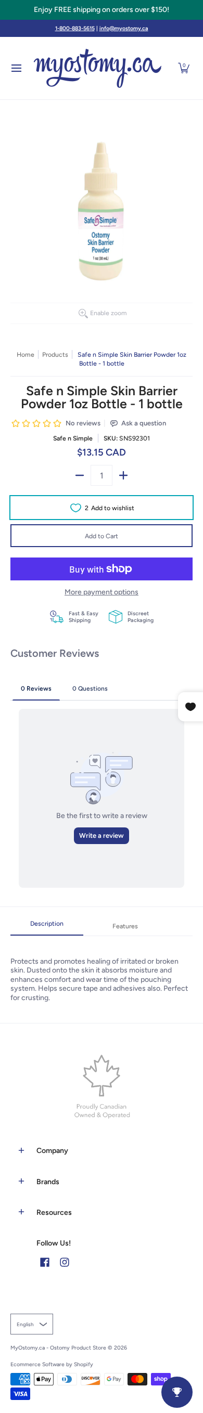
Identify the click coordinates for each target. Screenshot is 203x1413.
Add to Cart (101, 536)
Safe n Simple (73, 438)
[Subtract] (80, 475)
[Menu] (15, 68)
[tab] (46, 927)
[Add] (123, 475)
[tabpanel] (101, 969)
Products (55, 354)
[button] (184, 68)
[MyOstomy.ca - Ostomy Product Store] (98, 68)
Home (25, 354)
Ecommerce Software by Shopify (51, 1364)
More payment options (101, 592)
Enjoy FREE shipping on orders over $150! (101, 9)
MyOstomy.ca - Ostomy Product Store (58, 1347)
